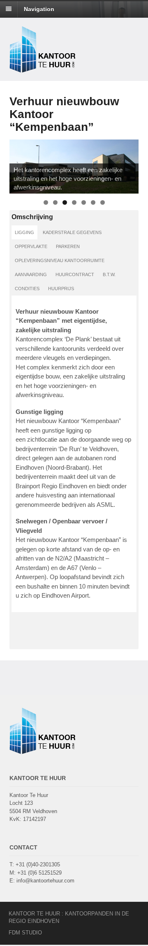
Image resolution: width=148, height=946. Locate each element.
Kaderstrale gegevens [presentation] (72, 232)
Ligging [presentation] (24, 232)
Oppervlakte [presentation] (31, 246)
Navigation (39, 9)
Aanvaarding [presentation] (31, 274)
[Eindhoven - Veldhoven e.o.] (42, 68)
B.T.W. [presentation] (109, 274)
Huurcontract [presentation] (75, 274)
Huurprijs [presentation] (61, 288)
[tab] (24, 232)
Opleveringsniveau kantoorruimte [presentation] (59, 260)
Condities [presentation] (27, 288)
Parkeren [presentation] (68, 246)
